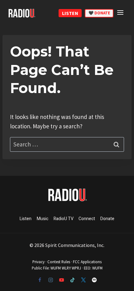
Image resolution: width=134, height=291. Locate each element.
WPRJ (76, 267)
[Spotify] (94, 280)
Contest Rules (58, 261)
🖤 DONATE (99, 13)
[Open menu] (122, 12)
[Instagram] (50, 280)
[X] (83, 280)
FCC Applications (87, 261)
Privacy (38, 261)
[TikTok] (72, 280)
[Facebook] (39, 280)
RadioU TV (64, 218)
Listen (25, 218)
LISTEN (70, 13)
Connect (87, 218)
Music (42, 218)
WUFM (55, 267)
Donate (107, 218)
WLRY (66, 267)
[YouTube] (61, 280)
